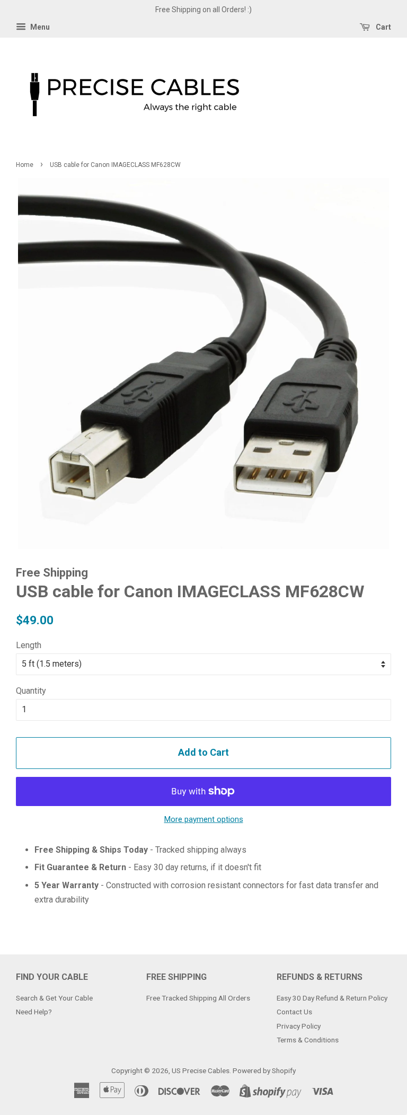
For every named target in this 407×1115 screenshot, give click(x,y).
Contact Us (294, 1011)
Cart (382, 27)
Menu (39, 27)
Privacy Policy (299, 1026)
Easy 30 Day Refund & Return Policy (332, 998)
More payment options (203, 819)
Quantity (31, 691)
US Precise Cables (200, 1070)
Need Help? (34, 1011)
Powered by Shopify (264, 1070)
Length (28, 645)
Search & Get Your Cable (54, 998)
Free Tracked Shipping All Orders (198, 998)
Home (24, 165)
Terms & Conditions (308, 1040)
